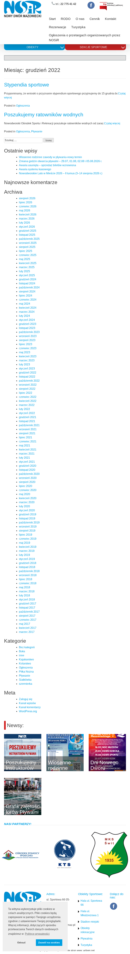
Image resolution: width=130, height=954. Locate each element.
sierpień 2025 (27, 247)
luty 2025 (24, 271)
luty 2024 (24, 315)
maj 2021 (24, 445)
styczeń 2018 (27, 599)
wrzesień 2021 (28, 429)
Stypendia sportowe (26, 84)
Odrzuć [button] (21, 942)
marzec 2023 (27, 360)
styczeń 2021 (27, 461)
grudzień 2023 (27, 324)
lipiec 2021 (25, 437)
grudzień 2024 (27, 279)
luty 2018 (24, 595)
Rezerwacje (57, 27)
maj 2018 (24, 587)
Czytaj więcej (112, 123)
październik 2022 (29, 380)
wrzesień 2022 (28, 384)
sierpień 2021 (27, 433)
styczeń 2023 (27, 368)
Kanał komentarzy (30, 707)
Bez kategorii (27, 647)
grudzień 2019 (27, 514)
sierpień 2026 (27, 198)
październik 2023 (29, 332)
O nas (80, 19)
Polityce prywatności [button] (37, 933)
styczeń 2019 (27, 559)
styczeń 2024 (27, 319)
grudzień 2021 (27, 417)
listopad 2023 (27, 328)
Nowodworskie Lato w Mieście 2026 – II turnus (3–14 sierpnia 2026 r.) (60, 173)
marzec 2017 (27, 631)
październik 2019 (29, 522)
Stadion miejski (90, 921)
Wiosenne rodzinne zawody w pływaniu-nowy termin (50, 157)
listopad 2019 (27, 518)
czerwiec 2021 (27, 441)
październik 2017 (29, 611)
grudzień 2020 (27, 465)
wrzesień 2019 (28, 526)
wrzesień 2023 (28, 336)
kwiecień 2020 (27, 498)
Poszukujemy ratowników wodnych (43, 114)
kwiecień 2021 (27, 449)
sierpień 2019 (27, 530)
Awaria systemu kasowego (35, 169)
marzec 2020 (27, 502)
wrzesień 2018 (28, 575)
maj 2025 (24, 259)
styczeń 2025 (27, 275)
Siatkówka (25, 679)
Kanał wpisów (27, 703)
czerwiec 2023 (27, 348)
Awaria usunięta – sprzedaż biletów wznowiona (47, 165)
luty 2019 (24, 554)
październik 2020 (29, 473)
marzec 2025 (27, 267)
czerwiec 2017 (27, 619)
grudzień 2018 (27, 563)
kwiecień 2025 (27, 263)
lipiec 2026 (25, 202)
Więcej (46, 752)
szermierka (25, 683)
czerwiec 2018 (27, 583)
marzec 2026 (27, 218)
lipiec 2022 (25, 392)
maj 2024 (24, 303)
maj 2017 (24, 623)
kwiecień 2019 (27, 546)
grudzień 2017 (27, 603)
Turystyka (78, 27)
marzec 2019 (27, 550)
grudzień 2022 (27, 372)
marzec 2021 (27, 453)
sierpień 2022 (27, 388)
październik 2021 (29, 425)
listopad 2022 (27, 376)
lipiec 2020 (25, 486)
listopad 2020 (27, 469)
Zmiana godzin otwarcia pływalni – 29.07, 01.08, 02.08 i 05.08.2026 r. (60, 161)
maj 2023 (24, 352)
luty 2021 (24, 457)
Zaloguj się (25, 699)
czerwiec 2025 (27, 255)
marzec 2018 (27, 591)
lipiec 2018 (25, 579)
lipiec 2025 (25, 251)
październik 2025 (29, 238)
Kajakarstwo (26, 659)
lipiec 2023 (25, 344)
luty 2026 (24, 222)
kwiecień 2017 (27, 627)
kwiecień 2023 (27, 356)
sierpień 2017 (27, 615)
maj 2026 (24, 210)
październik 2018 (29, 571)
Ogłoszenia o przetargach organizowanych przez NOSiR (84, 37)
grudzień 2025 (27, 230)
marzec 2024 (27, 311)
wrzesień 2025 (28, 242)
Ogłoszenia (23, 105)
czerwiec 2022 (27, 396)
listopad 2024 (27, 283)
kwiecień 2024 (27, 307)
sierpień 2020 (27, 482)
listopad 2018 (27, 567)
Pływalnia (86, 938)
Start (52, 19)
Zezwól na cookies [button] (49, 942)
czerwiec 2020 (27, 490)
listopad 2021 (27, 421)
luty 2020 (24, 506)
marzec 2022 (27, 405)
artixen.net (89, 950)
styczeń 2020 (27, 510)
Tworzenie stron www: (71, 950)
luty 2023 (24, 364)
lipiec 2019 (25, 534)
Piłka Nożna (26, 671)
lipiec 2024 (25, 295)
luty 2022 (24, 409)
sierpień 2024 (27, 291)
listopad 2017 (27, 607)
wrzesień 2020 (28, 477)
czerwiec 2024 (27, 299)
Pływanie (36, 131)
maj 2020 (24, 494)
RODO (66, 19)
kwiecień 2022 (27, 400)
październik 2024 (29, 287)
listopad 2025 (27, 234)
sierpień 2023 (27, 340)
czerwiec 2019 (27, 538)
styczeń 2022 (27, 413)
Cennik (95, 19)
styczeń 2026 (27, 226)
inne (21, 655)
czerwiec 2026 (27, 206)
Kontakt (110, 19)
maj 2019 (24, 542)
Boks (22, 651)
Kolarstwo (25, 663)
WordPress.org (28, 711)
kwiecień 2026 (27, 214)
